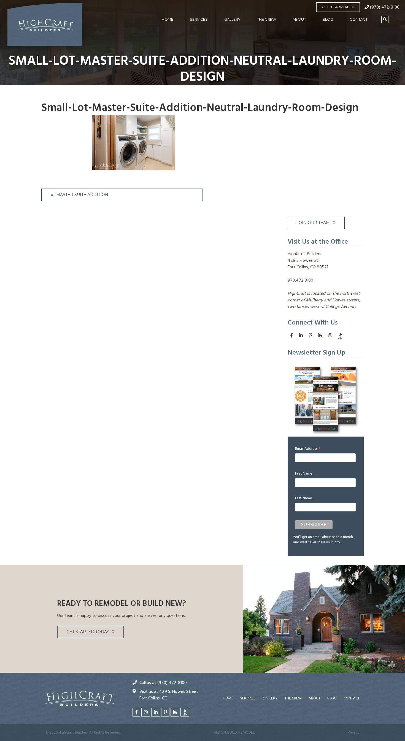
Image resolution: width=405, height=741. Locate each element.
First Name (303, 473)
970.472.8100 (300, 280)
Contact (359, 19)
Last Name (303, 498)
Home (167, 19)
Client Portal (335, 7)
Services (199, 19)
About (299, 19)
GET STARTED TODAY (87, 631)
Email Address (308, 449)
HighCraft (44, 26)
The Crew (266, 19)
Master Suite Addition (82, 194)
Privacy (354, 732)
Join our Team (313, 222)
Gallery (232, 19)
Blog (327, 19)
